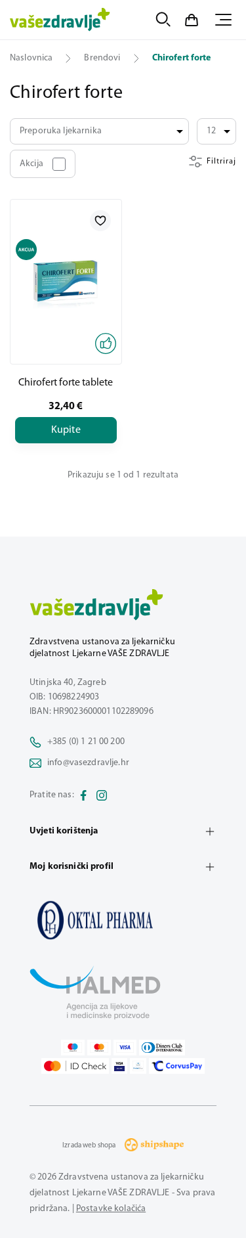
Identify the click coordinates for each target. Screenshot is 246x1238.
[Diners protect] (138, 1066)
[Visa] (125, 1047)
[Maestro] (73, 1047)
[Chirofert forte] (123, 920)
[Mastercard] (99, 1047)
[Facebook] (83, 795)
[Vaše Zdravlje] (60, 20)
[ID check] (75, 1066)
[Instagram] (101, 795)
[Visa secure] (119, 1066)
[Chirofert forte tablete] (65, 282)
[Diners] (162, 1047)
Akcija (31, 164)
